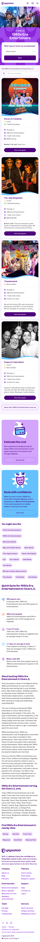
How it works (26, 873)
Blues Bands (29, 548)
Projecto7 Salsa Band (14, 362)
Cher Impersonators (10, 553)
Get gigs (5, 908)
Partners (5, 879)
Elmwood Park (31, 840)
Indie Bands (27, 559)
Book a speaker (8, 891)
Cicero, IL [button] (21, 31)
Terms (4, 927)
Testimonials (7, 914)
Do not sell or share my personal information (18, 932)
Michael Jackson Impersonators (14, 571)
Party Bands (7, 577)
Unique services (27, 911)
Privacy (11, 927)
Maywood (6, 840)
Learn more (20, 513)
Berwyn (5, 834)
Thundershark (10, 281)
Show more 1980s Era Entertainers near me (20, 407)
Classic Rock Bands (29, 553)
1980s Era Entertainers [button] (20, 36)
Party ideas (25, 876)
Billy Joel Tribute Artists (12, 548)
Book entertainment (10, 888)
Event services (27, 908)
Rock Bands (32, 577)
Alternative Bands (9, 542)
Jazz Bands (7, 565)
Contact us (25, 891)
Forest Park (27, 834)
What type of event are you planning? (19, 46)
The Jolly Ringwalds (13, 198)
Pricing (4, 911)
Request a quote (28, 879)
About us (5, 873)
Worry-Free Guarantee (25, 501)
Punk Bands (20, 577)
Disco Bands (14, 559)
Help (23, 888)
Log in (23, 894)
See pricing (20, 460)
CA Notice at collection (10, 929)
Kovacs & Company (13, 119)
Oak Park (15, 834)
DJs (4, 559)
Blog (3, 876)
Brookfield (18, 840)
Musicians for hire (9, 894)
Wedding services (28, 914)
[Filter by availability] (22, 73)
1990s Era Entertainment (12, 536)
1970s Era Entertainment (12, 530)
